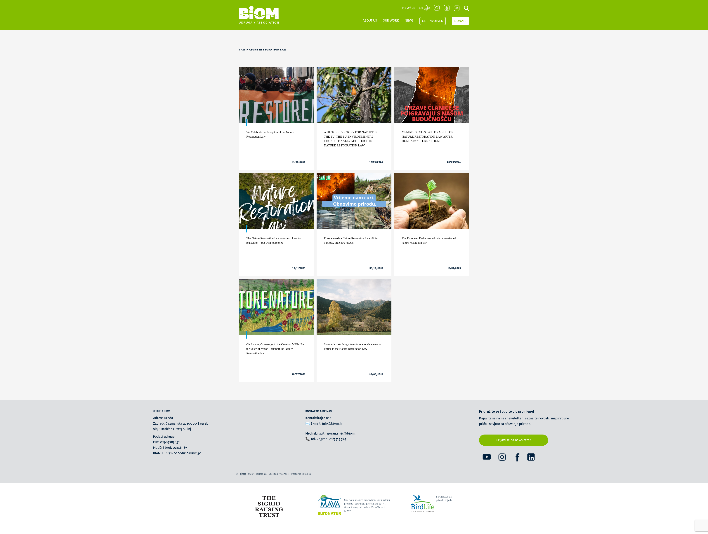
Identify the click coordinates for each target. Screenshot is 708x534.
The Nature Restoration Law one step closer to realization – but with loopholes (273, 240)
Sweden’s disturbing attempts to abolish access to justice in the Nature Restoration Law (352, 346)
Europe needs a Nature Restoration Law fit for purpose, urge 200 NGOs (351, 240)
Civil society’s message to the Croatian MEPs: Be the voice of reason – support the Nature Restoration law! (275, 349)
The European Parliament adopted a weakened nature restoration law (429, 240)
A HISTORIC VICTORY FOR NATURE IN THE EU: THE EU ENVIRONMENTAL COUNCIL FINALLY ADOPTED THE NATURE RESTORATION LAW (351, 139)
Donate (460, 21)
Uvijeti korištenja (257, 473)
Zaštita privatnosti (279, 473)
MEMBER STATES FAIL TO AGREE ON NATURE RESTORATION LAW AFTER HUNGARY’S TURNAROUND (428, 137)
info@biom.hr (332, 423)
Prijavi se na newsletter (513, 440)
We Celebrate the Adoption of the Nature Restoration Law (270, 134)
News (409, 20)
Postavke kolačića (301, 473)
